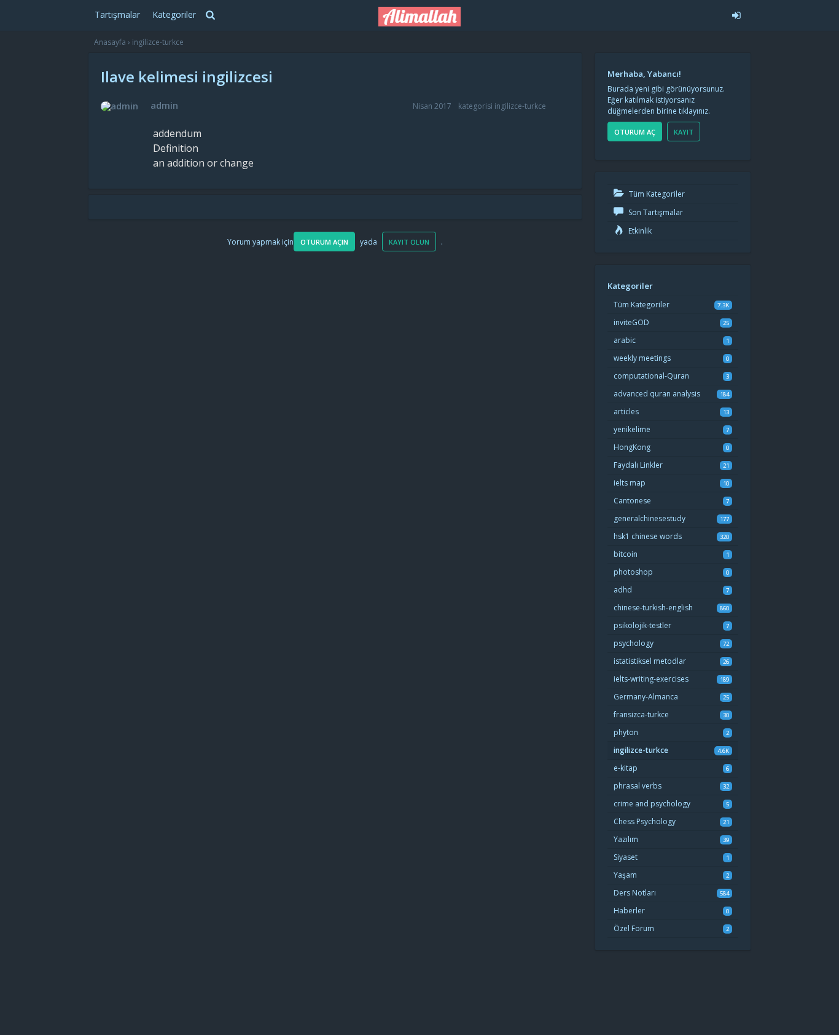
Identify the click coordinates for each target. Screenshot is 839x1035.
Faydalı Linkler (638, 465)
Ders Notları (635, 892)
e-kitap (626, 768)
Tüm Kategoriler (656, 194)
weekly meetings (642, 358)
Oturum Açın (324, 241)
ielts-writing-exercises (651, 679)
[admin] (119, 106)
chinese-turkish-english (653, 607)
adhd (623, 589)
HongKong (632, 447)
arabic (625, 340)
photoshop (633, 572)
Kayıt (683, 131)
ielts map (630, 483)
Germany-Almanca (646, 696)
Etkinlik (639, 231)
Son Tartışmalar (654, 212)
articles (626, 411)
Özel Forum (634, 928)
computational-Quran (651, 376)
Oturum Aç (634, 131)
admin (164, 105)
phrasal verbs (637, 786)
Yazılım (626, 839)
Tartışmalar (117, 14)
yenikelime (632, 429)
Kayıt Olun (409, 241)
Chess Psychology (645, 821)
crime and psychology (652, 803)
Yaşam (625, 875)
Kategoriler (174, 14)
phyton (626, 732)
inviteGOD (631, 322)
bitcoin (626, 554)
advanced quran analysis (657, 393)
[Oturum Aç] (645, 13)
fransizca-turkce (641, 714)
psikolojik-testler (642, 625)
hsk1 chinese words (648, 536)
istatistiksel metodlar (650, 661)
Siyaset (626, 857)
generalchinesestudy (649, 518)
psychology (634, 643)
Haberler (629, 910)
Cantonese (632, 500)
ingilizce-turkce (520, 106)
